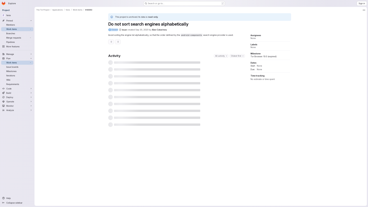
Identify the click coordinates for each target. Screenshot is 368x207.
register (171, 133)
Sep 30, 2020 (141, 29)
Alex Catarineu (159, 29)
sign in (181, 133)
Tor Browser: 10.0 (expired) (264, 84)
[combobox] (221, 56)
